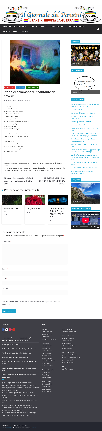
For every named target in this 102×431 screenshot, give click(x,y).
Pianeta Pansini (20, 27)
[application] (85, 220)
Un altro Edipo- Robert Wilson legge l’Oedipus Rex (57, 212)
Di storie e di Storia (76, 27)
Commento (6, 242)
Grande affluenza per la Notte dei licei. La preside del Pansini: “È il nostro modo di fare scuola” (85, 157)
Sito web (5, 288)
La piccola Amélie (76, 110)
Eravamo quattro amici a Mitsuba (81, 122)
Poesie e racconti (57, 27)
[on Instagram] (10, 329)
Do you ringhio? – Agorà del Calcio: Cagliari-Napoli (19, 361)
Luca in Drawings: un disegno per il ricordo (16, 368)
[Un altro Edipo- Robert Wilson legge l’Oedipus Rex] (58, 196)
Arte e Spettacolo (38, 27)
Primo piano (20, 87)
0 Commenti (13, 100)
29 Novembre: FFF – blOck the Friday (14, 349)
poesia (26, 100)
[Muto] (95, 227)
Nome (5, 269)
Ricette (15, 31)
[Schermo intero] (98, 227)
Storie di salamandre (32, 87)
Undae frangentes (84, 201)
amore (21, 100)
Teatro (31, 100)
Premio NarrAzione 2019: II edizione (14, 375)
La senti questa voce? (78, 125)
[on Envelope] (6, 329)
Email (4, 278)
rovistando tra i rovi (11, 209)
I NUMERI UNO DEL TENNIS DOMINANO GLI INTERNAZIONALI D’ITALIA (52, 181)
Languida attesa (34, 208)
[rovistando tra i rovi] (12, 196)
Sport (5, 31)
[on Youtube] (13, 329)
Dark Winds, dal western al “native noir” (83, 113)
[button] (27, 26)
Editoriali (25, 31)
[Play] (73, 227)
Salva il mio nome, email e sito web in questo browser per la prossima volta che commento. (31, 303)
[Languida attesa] (35, 196)
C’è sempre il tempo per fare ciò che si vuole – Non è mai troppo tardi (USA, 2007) (18, 181)
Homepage (7, 27)
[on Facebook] (3, 329)
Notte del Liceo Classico (10, 357)
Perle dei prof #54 (84, 92)
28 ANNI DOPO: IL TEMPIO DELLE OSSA (84, 168)
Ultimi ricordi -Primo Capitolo (12, 353)
